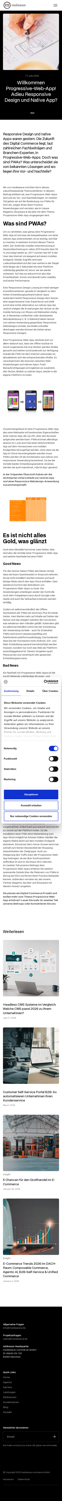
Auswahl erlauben (31, 805)
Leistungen (9, 1392)
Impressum (8, 1479)
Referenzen (9, 1397)
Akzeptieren (31, 794)
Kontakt (7, 1412)
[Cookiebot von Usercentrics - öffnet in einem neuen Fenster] (44, 682)
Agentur (7, 1382)
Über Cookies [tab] (50, 691)
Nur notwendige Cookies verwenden (31, 816)
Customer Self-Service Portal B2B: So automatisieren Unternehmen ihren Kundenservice (30, 1096)
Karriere (7, 1387)
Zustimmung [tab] (11, 691)
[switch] (53, 758)
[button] (55, 5)
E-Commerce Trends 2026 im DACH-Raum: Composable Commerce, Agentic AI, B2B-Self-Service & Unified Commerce (30, 1269)
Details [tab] (30, 691)
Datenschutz (24, 1479)
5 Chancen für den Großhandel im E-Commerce (29, 1182)
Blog (5, 1407)
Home (6, 1377)
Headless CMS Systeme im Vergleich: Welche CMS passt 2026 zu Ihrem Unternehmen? (29, 1008)
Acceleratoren (11, 1402)
